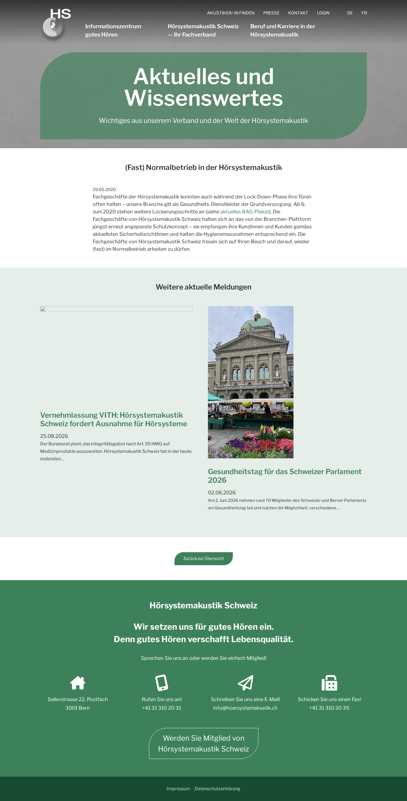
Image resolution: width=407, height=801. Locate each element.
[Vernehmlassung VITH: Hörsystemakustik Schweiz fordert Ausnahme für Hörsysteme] (119, 354)
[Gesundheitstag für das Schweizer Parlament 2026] (287, 382)
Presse (271, 13)
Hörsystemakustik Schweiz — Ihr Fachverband (203, 30)
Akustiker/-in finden (230, 13)
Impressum (178, 788)
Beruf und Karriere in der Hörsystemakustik (282, 30)
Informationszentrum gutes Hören (113, 30)
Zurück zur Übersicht (203, 558)
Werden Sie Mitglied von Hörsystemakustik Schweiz (203, 743)
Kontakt (298, 13)
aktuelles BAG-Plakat (244, 212)
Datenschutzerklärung (217, 788)
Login (323, 13)
